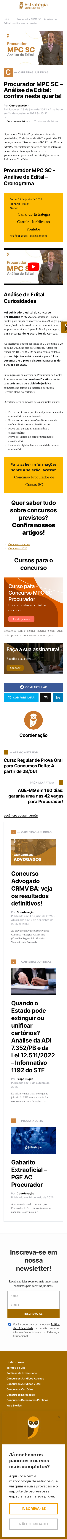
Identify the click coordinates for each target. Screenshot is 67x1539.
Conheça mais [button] (21, 618)
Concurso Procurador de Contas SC (34, 481)
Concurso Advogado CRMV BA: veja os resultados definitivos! (31, 888)
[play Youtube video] (33, 266)
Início (7, 19)
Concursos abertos (19, 544)
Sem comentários (17, 121)
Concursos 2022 (17, 548)
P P (22, 1373)
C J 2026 (24, 1383)
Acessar (15, 667)
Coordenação (18, 105)
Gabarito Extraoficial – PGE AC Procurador (29, 1173)
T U (16, 1367)
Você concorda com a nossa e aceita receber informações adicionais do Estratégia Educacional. (36, 1330)
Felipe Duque (25, 1078)
